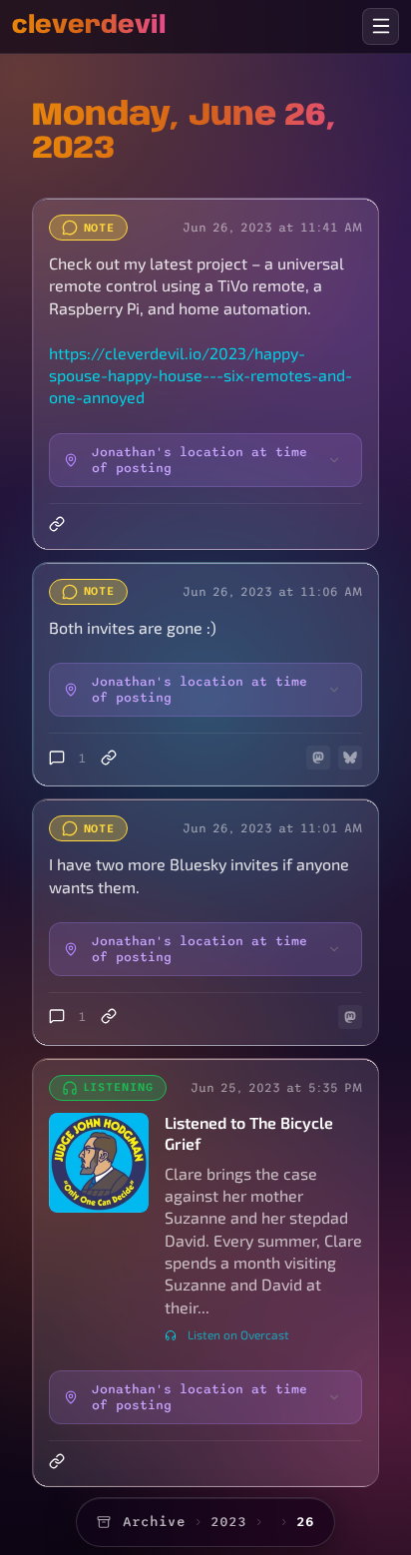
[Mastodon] (318, 758)
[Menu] (380, 26)
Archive (154, 1521)
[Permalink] (59, 524)
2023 (228, 1521)
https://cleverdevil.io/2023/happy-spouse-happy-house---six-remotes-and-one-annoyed (200, 375)
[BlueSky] (350, 758)
